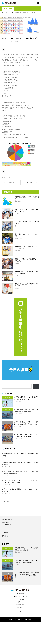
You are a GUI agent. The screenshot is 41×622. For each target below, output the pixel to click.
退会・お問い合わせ (20, 599)
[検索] (36, 386)
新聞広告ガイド (6, 522)
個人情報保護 (20, 593)
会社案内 (5, 532)
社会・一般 (8, 8)
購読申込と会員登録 (7, 519)
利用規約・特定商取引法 (20, 596)
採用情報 (5, 536)
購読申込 (20, 602)
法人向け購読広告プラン (8, 524)
